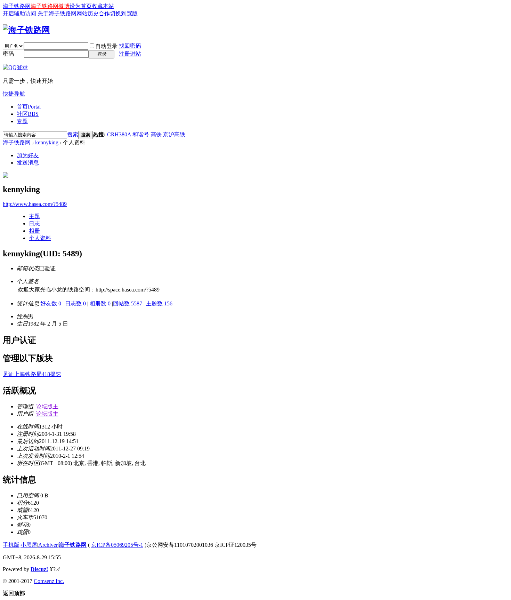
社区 (28, 114)
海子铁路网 (17, 6)
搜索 (72, 134)
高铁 (156, 134)
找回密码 (130, 46)
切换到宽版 (124, 13)
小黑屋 (29, 545)
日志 (34, 223)
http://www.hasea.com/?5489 (35, 204)
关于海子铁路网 (57, 13)
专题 (22, 121)
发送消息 (28, 163)
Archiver (48, 545)
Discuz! (39, 569)
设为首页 (81, 6)
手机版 (11, 545)
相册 (34, 231)
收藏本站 (103, 6)
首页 (29, 107)
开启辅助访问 (19, 13)
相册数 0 (100, 303)
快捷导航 (14, 94)
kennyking (46, 142)
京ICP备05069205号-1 (117, 545)
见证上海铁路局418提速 (32, 374)
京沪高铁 (174, 134)
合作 (104, 13)
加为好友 (28, 155)
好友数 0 (50, 303)
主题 (34, 216)
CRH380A (119, 134)
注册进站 (130, 54)
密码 (8, 54)
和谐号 (140, 134)
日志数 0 (75, 303)
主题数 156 (159, 303)
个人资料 (40, 238)
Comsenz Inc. (49, 581)
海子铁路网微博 (50, 6)
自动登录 (106, 46)
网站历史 (87, 13)
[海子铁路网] (26, 29)
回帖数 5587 (127, 303)
